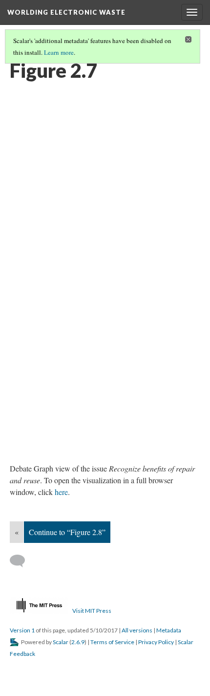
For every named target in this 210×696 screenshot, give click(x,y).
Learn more (59, 52)
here (61, 492)
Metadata (168, 630)
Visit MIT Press (91, 610)
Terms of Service (112, 642)
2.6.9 (77, 642)
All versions (137, 630)
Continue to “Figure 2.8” (67, 532)
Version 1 (22, 630)
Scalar (60, 642)
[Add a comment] (22, 561)
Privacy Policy (156, 642)
